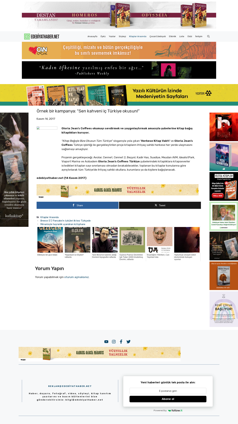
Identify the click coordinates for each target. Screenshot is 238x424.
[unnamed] (224, 140)
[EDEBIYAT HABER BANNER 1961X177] (119, 104)
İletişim (198, 36)
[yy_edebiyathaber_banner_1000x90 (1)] (117, 197)
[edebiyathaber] (119, 77)
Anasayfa (92, 36)
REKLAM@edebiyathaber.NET (70, 386)
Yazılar (112, 36)
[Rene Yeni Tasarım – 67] (224, 326)
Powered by (160, 410)
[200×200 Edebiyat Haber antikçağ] (224, 259)
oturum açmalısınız (76, 277)
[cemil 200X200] (224, 229)
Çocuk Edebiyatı (158, 36)
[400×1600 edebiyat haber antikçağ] (14, 225)
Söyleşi (122, 36)
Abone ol (168, 399)
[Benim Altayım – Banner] (224, 289)
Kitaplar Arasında (137, 36)
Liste (181, 36)
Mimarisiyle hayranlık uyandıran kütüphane (62, 224)
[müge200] (224, 199)
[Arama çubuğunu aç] (208, 36)
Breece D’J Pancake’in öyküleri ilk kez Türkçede (65, 220)
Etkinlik (172, 36)
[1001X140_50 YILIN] (119, 28)
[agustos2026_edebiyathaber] (119, 58)
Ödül (189, 36)
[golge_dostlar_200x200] (224, 170)
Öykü (103, 36)
